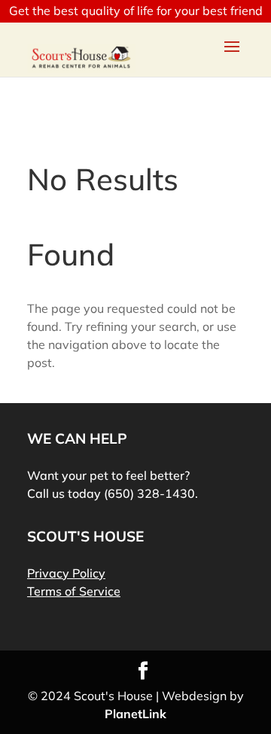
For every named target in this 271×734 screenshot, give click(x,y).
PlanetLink (135, 713)
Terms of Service (73, 591)
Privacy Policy (66, 573)
